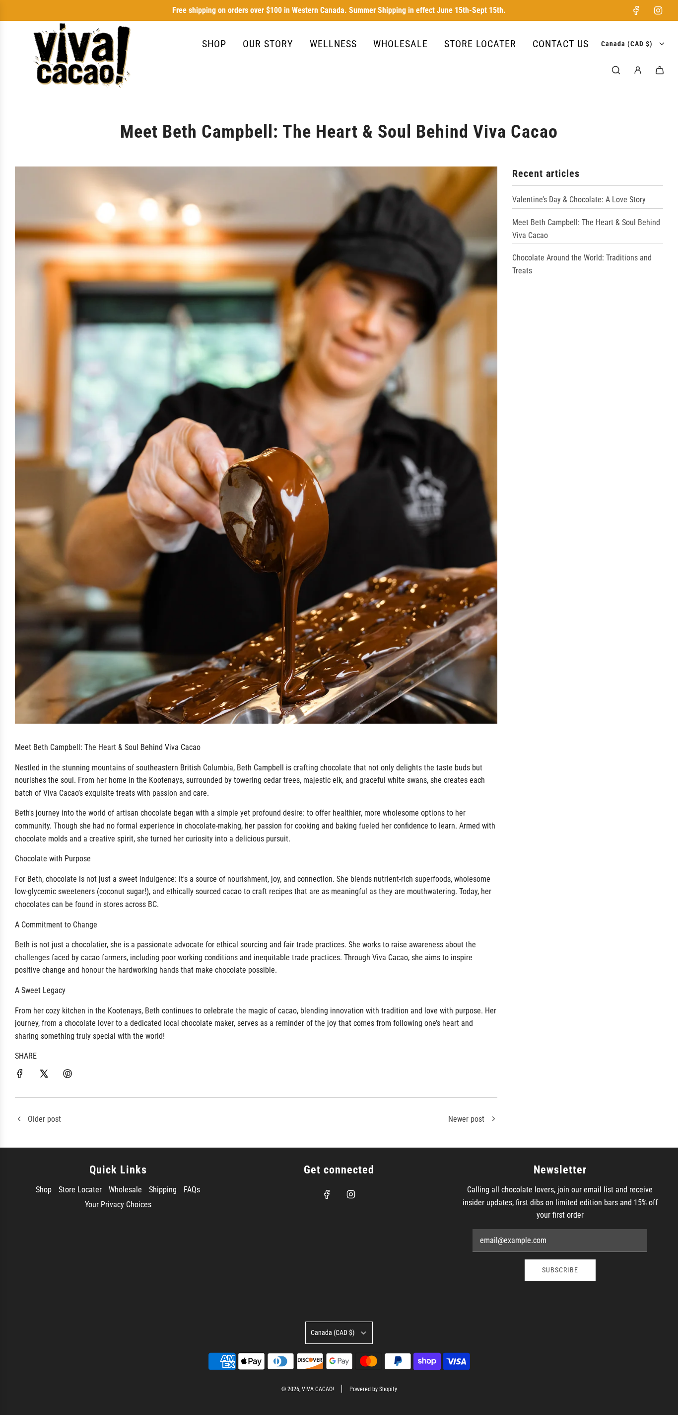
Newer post (466, 1119)
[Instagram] (658, 10)
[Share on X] (44, 1075)
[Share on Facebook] (20, 1075)
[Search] (616, 70)
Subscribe (560, 1270)
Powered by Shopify (373, 1389)
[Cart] (660, 70)
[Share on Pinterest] (67, 1075)
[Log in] (638, 70)
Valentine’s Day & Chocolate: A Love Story (579, 199)
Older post (44, 1119)
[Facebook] (636, 10)
